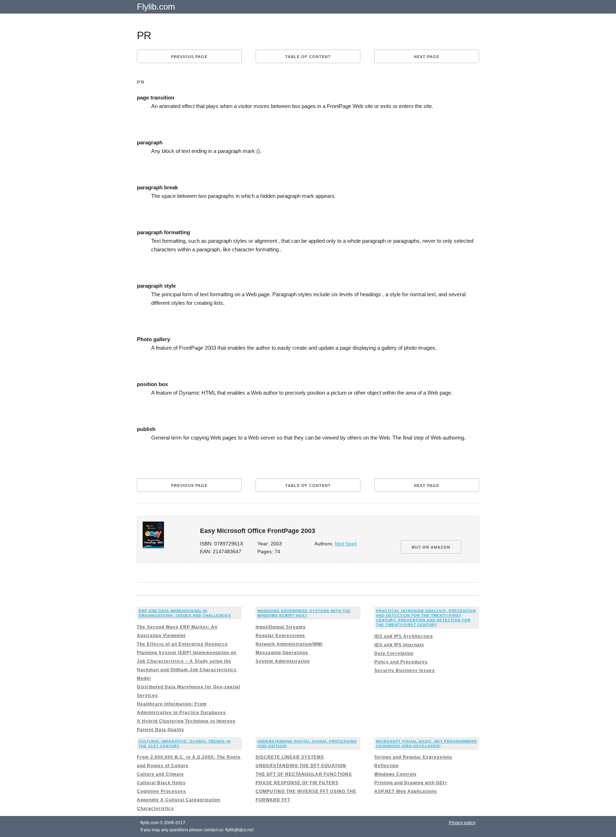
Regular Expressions (280, 635)
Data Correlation (394, 653)
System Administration (283, 661)
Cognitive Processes (161, 791)
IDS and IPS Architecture (403, 636)
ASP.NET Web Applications (405, 791)
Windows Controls (395, 774)
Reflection (386, 765)
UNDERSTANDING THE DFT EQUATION (301, 765)
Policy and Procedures (401, 661)
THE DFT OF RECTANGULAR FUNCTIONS (304, 774)
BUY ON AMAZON (431, 547)
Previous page (189, 57)
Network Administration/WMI (289, 644)
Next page (426, 57)
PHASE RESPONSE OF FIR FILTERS (297, 782)
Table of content (308, 57)
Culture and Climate (160, 774)
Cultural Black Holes (161, 782)
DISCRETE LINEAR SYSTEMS (290, 757)
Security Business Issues (404, 670)
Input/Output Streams (281, 627)
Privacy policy (462, 822)
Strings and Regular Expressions (413, 757)
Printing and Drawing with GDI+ (410, 782)
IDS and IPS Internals (399, 644)
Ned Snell (345, 543)
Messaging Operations (282, 652)
